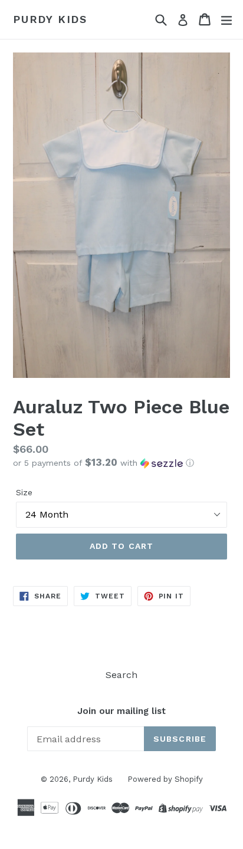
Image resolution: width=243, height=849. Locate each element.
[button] (121, 463)
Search (121, 674)
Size (24, 492)
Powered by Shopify (165, 779)
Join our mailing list (121, 711)
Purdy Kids (50, 19)
